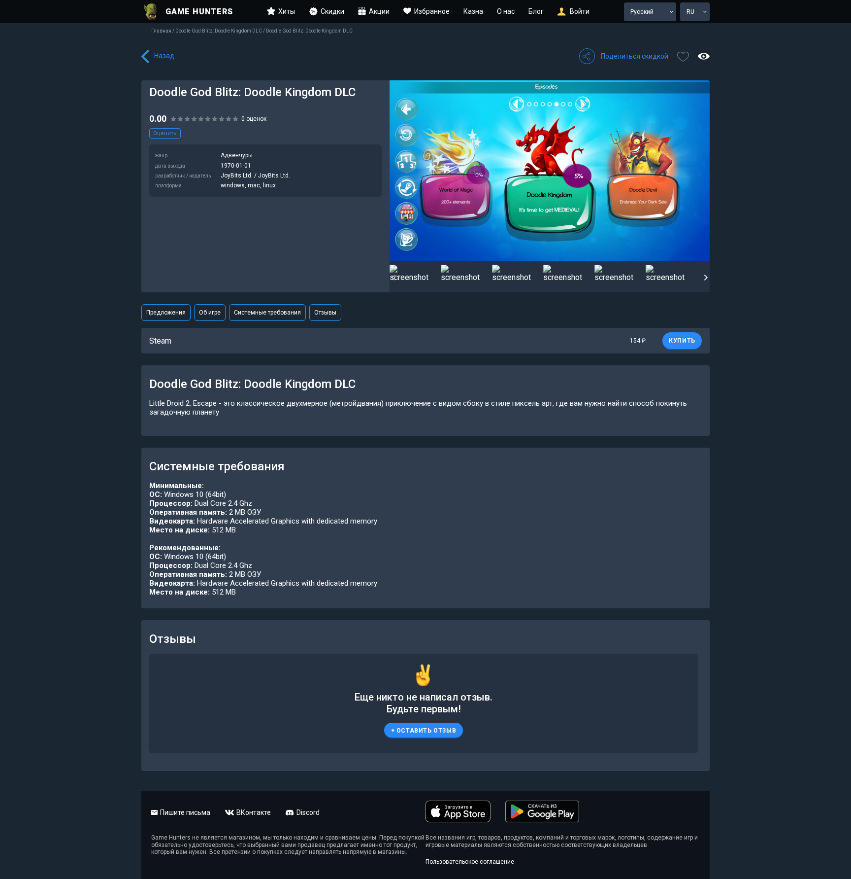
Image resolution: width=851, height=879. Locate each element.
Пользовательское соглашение (470, 861)
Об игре (210, 312)
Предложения (166, 312)
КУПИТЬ (682, 340)
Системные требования (267, 312)
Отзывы (325, 312)
